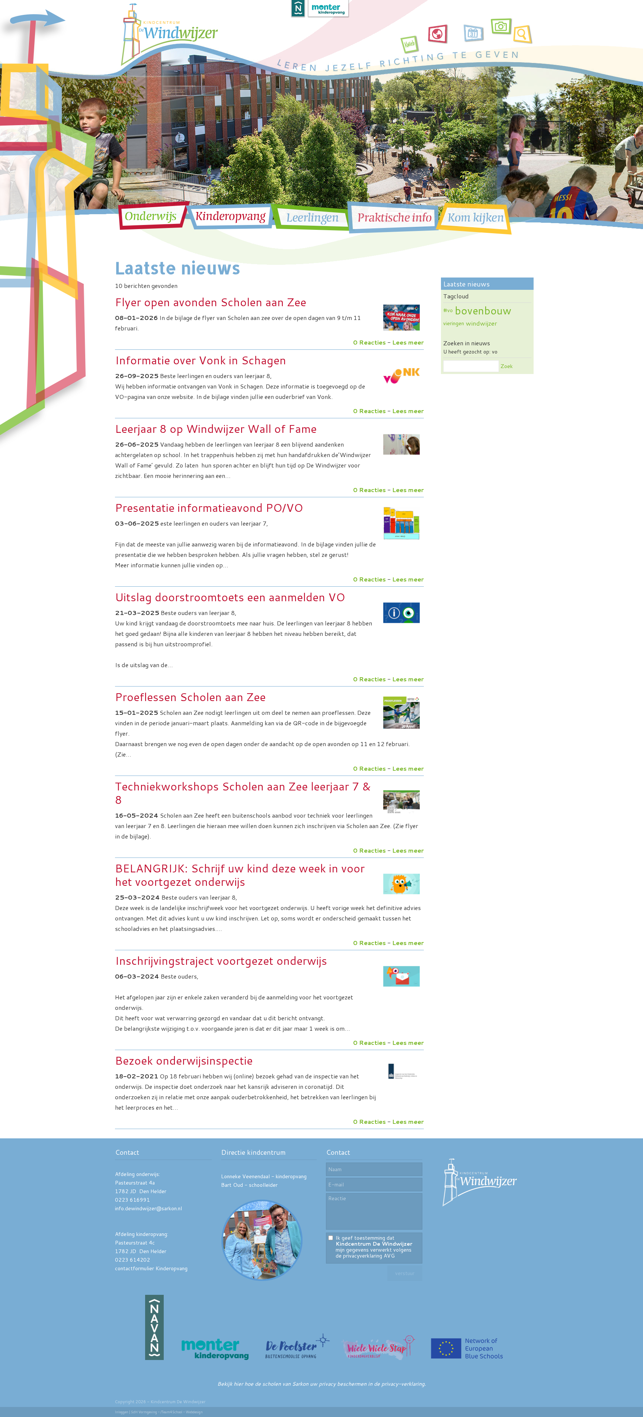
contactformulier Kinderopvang (151, 1268)
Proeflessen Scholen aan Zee (190, 697)
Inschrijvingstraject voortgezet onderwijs (221, 960)
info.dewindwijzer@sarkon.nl (148, 1208)
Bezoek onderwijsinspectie (184, 1060)
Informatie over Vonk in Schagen (200, 360)
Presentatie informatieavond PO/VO (209, 508)
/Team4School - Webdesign (181, 1412)
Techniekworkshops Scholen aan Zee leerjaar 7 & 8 (243, 793)
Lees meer (408, 342)
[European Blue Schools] (467, 1358)
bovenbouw (483, 310)
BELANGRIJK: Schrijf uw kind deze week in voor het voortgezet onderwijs (240, 875)
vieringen (453, 323)
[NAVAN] (154, 1358)
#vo (448, 310)
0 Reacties (369, 342)
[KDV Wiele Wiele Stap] (379, 1358)
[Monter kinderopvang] (215, 1358)
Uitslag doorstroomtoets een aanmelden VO (230, 597)
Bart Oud (232, 1185)
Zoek (506, 366)
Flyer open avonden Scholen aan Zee (210, 302)
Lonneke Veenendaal (245, 1176)
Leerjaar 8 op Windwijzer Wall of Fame (216, 429)
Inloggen (121, 1412)
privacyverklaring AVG (369, 1255)
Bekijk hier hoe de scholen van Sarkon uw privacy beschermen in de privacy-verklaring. (321, 1384)
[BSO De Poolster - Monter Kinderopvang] (297, 1358)
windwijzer (481, 323)
